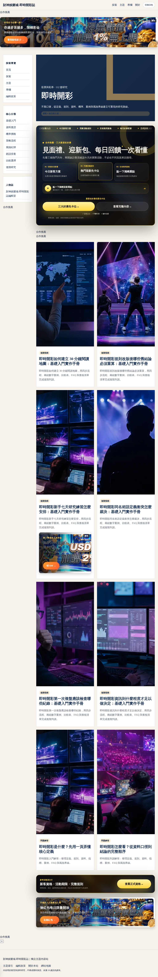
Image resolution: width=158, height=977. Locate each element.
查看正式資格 (134, 883)
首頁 (8, 69)
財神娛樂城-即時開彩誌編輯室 (17, 193)
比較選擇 (11, 160)
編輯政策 (11, 96)
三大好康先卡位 (68, 206)
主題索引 (8, 965)
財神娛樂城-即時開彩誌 (19, 5)
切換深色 (149, 5)
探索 (114, 5)
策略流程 (11, 140)
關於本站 (33, 965)
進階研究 (11, 167)
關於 (137, 5)
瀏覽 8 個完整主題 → (52, 113)
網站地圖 (46, 965)
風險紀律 (11, 147)
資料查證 (11, 127)
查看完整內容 (122, 206)
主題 (122, 5)
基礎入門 (11, 120)
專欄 (129, 5)
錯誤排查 (11, 154)
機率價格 (11, 134)
